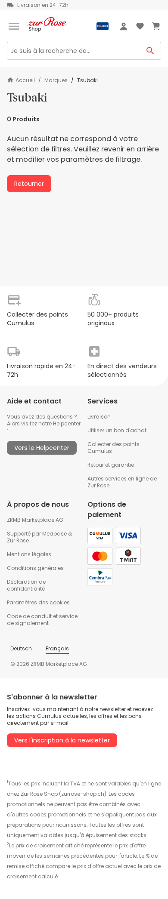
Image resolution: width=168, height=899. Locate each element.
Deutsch (21, 648)
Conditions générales (35, 568)
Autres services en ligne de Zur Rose (122, 482)
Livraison (99, 416)
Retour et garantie (110, 464)
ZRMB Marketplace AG (35, 519)
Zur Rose (18, 540)
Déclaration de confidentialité (26, 585)
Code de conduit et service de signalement (42, 620)
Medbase (54, 533)
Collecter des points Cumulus (113, 447)
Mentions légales (29, 554)
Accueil (25, 80)
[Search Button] (150, 51)
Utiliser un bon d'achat (116, 430)
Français (57, 648)
